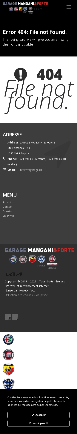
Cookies (8, 211)
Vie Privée (9, 215)
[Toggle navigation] (69, 7)
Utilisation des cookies (19, 295)
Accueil (7, 202)
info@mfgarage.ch (31, 170)
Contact (7, 206)
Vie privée (42, 295)
